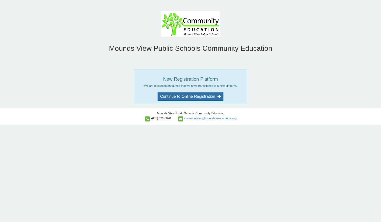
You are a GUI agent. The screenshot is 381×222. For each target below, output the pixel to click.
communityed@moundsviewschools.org (210, 118)
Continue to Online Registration (188, 96)
